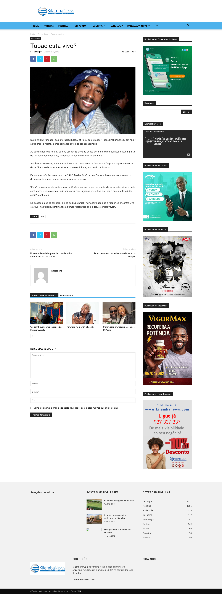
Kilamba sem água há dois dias (119, 500)
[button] (188, 26)
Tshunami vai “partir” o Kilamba (80, 327)
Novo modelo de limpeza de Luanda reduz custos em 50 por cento (51, 255)
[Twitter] (40, 59)
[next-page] (37, 336)
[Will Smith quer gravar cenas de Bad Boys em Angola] (46, 313)
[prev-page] (32, 336)
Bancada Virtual (137, 25)
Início (32, 34)
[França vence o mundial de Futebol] (94, 533)
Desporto (80, 25)
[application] (167, 144)
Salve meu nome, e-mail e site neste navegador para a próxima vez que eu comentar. (76, 407)
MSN (42, 216)
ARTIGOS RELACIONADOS (44, 295)
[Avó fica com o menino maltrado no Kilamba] (94, 519)
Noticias (49, 25)
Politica (63, 25)
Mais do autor (67, 295)
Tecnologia (116, 25)
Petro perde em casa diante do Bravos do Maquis (114, 255)
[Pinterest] (47, 59)
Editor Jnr (38, 52)
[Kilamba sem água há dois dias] (94, 504)
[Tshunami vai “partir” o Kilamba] (82, 313)
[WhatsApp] (54, 59)
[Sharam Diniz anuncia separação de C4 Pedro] (119, 313)
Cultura (98, 25)
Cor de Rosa (43, 34)
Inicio (35, 25)
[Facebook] (33, 59)
